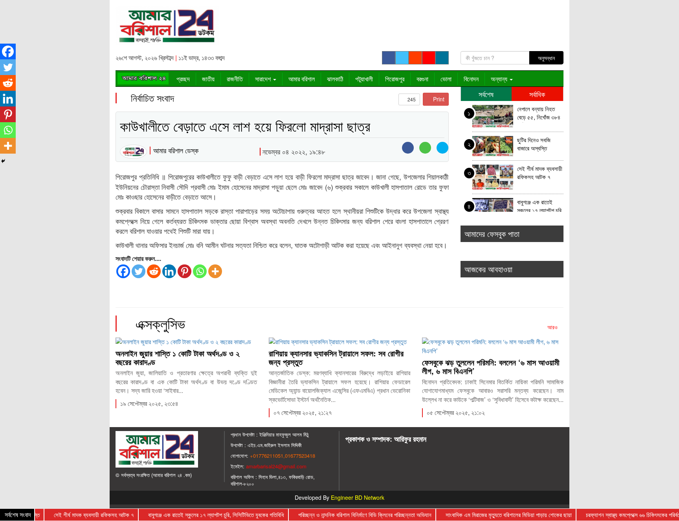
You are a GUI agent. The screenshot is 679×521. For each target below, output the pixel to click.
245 (411, 99)
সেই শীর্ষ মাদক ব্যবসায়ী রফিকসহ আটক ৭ (539, 173)
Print (437, 99)
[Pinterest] (184, 271)
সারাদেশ (263, 78)
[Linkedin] (169, 271)
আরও (553, 327)
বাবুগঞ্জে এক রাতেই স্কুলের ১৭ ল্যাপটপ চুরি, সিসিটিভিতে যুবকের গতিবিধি (540, 207)
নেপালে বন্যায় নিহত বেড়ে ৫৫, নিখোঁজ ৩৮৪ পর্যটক (538, 114)
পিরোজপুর (394, 78)
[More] (215, 271)
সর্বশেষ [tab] (486, 94)
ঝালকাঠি (335, 78)
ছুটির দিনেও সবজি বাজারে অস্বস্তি (534, 144)
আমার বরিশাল (301, 78)
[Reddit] (154, 271)
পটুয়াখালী (364, 78)
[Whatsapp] (200, 271)
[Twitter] (138, 271)
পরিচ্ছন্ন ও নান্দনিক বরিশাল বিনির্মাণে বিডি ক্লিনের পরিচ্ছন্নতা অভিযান (354, 514)
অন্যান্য (500, 78)
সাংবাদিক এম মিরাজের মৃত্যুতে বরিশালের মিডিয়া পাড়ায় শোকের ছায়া (498, 514)
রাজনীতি (235, 78)
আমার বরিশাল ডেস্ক (175, 150)
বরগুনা (422, 78)
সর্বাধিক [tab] (537, 94)
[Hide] (3, 161)
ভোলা (445, 78)
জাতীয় (208, 78)
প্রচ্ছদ (183, 78)
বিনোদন (471, 78)
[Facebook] (123, 271)
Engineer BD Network (357, 497)
